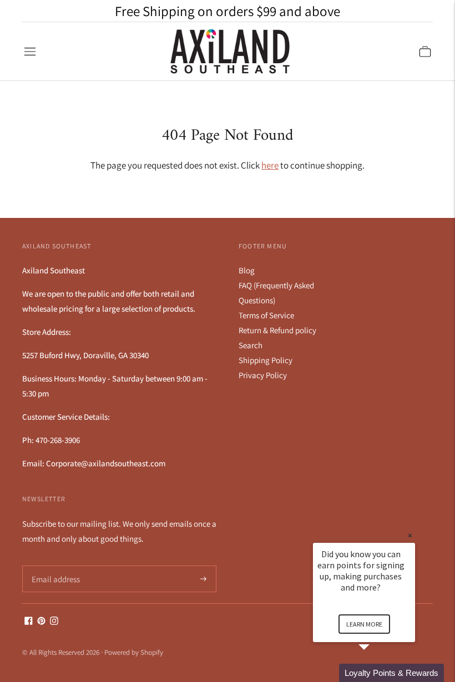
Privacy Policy (263, 375)
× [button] (410, 535)
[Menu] (30, 51)
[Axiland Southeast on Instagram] (54, 622)
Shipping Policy (265, 360)
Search (250, 345)
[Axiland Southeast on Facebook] (28, 622)
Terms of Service (266, 315)
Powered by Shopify (133, 652)
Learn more (364, 624)
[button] (377, 673)
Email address (54, 566)
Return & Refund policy (277, 330)
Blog (247, 270)
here (270, 165)
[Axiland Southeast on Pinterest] (41, 622)
